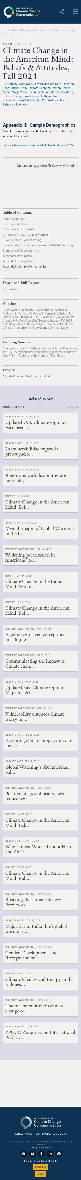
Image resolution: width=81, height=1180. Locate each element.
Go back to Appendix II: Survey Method (45, 165)
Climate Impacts (52, 100)
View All (72, 407)
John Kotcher (11, 88)
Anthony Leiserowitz (19, 83)
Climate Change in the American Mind (26, 376)
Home (6, 30)
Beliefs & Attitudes (29, 100)
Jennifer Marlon (39, 92)
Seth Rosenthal (64, 83)
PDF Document (12, 289)
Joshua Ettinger (12, 96)
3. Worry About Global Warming (22, 240)
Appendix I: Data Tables (17, 256)
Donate (40, 1174)
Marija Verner (20, 92)
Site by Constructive (40, 1147)
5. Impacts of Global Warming (21, 250)
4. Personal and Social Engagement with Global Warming (38, 245)
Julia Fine (29, 96)
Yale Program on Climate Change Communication (21, 12)
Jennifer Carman (50, 88)
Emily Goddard (29, 88)
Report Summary (13, 218)
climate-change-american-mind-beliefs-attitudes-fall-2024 (38, 145)
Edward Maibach (43, 83)
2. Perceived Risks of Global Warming (26, 234)
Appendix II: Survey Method (20, 261)
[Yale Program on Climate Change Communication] (40, 1122)
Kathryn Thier (49, 96)
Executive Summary (15, 224)
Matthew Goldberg (62, 92)
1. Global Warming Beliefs (18, 229)
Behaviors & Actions (15, 104)
